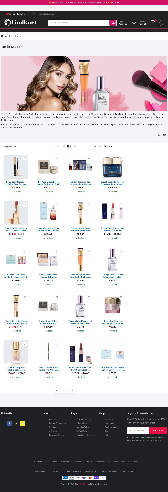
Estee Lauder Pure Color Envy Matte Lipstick (80, 368)
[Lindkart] (20, 23)
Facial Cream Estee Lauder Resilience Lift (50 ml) (16, 276)
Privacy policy (56, 471)
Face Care (65, 462)
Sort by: (98, 146)
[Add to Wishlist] (24, 158)
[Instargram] (15, 423)
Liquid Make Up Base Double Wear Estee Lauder (16, 368)
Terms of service (73, 471)
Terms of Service (84, 419)
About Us (52, 419)
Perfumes (40, 462)
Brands (133, 462)
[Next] (72, 390)
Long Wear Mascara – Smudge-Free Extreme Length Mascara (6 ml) (16, 183)
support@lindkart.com (46, 14)
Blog (106, 431)
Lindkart (83, 484)
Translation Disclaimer (86, 435)
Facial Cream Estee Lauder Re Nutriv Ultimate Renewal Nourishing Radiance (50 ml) (48, 276)
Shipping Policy (83, 427)
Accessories (101, 462)
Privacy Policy (82, 423)
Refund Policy (82, 431)
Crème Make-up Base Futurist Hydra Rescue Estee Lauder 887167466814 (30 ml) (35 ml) (80, 276)
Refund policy (41, 471)
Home (4, 36)
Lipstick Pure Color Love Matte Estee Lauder (112, 229)
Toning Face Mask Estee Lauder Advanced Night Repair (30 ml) (48, 229)
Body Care (52, 462)
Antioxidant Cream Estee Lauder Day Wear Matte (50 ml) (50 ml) (112, 368)
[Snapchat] (22, 423)
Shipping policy (91, 471)
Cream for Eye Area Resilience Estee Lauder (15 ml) (113, 322)
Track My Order (111, 427)
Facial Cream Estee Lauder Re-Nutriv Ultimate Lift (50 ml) (48, 322)
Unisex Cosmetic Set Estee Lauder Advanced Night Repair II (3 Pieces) (80, 183)
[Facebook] (9, 423)
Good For (114, 462)
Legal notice (127, 471)
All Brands (53, 431)
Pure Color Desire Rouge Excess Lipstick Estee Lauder (16, 229)
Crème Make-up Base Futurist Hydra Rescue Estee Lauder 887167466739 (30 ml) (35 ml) (80, 229)
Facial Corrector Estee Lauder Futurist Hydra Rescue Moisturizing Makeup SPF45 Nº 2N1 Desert (16, 322)
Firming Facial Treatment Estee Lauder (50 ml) (112, 276)
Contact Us (109, 419)
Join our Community (57, 423)
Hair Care (77, 462)
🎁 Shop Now (113, 2)
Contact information (110, 471)
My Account (110, 423)
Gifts (124, 462)
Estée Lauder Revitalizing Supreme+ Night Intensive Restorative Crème (113, 183)
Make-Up (88, 462)
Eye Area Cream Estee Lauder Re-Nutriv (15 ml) (48, 183)
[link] (162, 473)
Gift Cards (53, 427)
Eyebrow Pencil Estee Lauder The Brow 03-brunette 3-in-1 (48, 368)
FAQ (106, 435)
